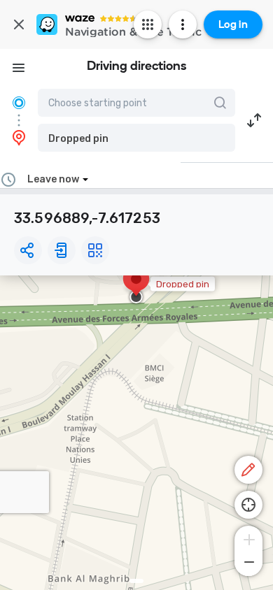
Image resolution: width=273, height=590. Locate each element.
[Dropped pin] (136, 286)
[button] (136, 138)
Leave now (53, 179)
